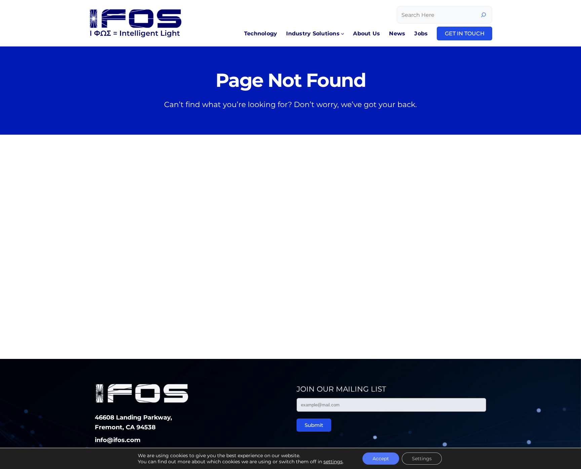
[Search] (483, 15)
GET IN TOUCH (465, 33)
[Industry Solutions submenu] (342, 33)
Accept (381, 459)
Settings (422, 459)
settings (333, 462)
